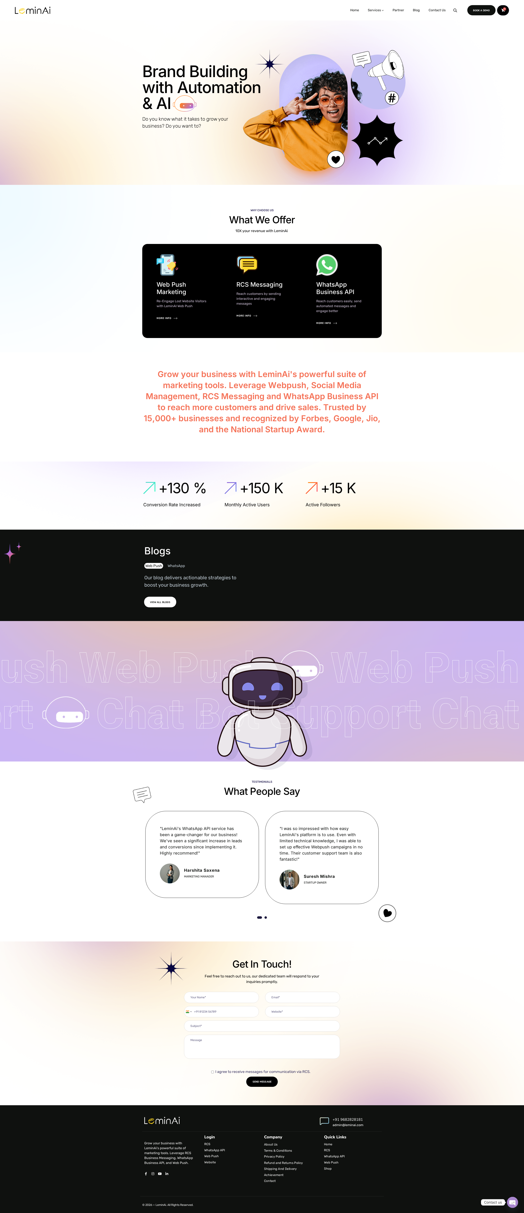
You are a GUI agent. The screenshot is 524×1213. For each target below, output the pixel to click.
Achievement (273, 1175)
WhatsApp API (214, 1150)
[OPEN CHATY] (512, 1202)
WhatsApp (176, 566)
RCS (207, 1144)
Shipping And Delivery (280, 1169)
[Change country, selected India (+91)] (188, 1011)
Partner (398, 10)
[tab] (154, 566)
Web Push (153, 566)
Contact (270, 1181)
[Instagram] (153, 1173)
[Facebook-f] (146, 1173)
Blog (416, 10)
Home (354, 10)
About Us (271, 1145)
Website (210, 1162)
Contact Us (437, 10)
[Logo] (32, 10)
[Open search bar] (455, 10)
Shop (328, 1168)
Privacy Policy (274, 1157)
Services (374, 10)
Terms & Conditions (278, 1150)
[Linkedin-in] (166, 1173)
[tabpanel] (202, 854)
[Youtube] (159, 1173)
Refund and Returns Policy (283, 1163)
